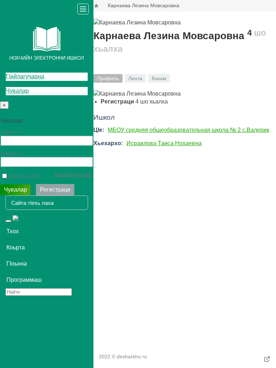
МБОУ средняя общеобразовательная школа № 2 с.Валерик (188, 130)
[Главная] (96, 6)
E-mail (8, 132)
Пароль (10, 153)
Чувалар (17, 91)
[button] (46, 231)
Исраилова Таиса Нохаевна (164, 143)
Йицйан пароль (74, 175)
